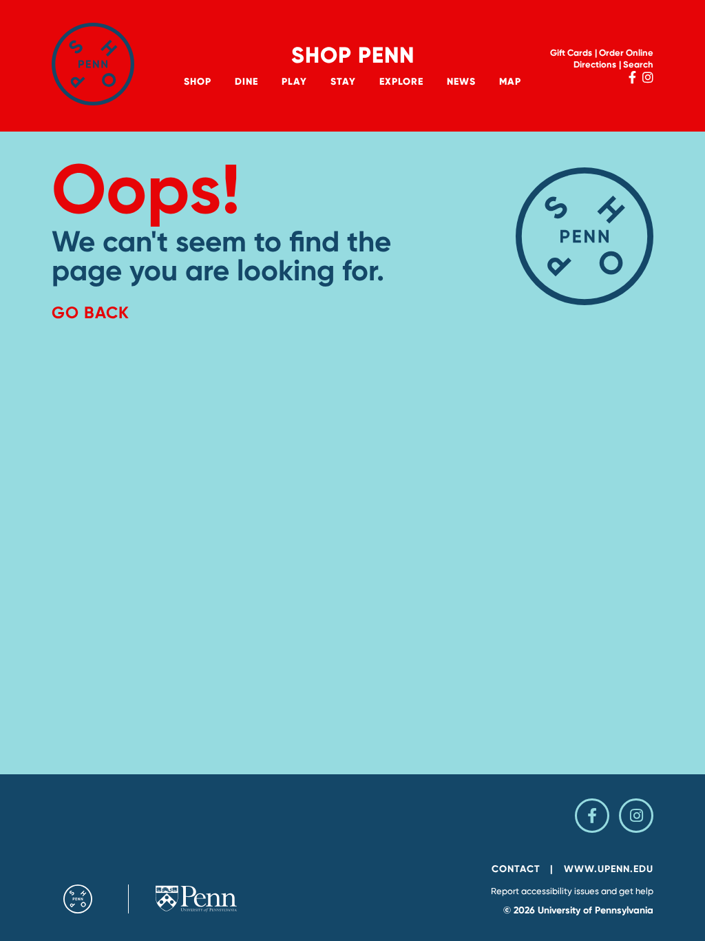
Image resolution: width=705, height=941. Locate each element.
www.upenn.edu (608, 869)
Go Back (90, 312)
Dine (246, 81)
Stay (343, 81)
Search (638, 64)
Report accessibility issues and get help (572, 891)
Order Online (626, 53)
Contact (516, 869)
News (461, 81)
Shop (197, 81)
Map (510, 81)
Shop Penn (352, 55)
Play (294, 81)
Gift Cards (571, 53)
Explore (401, 81)
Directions (595, 64)
